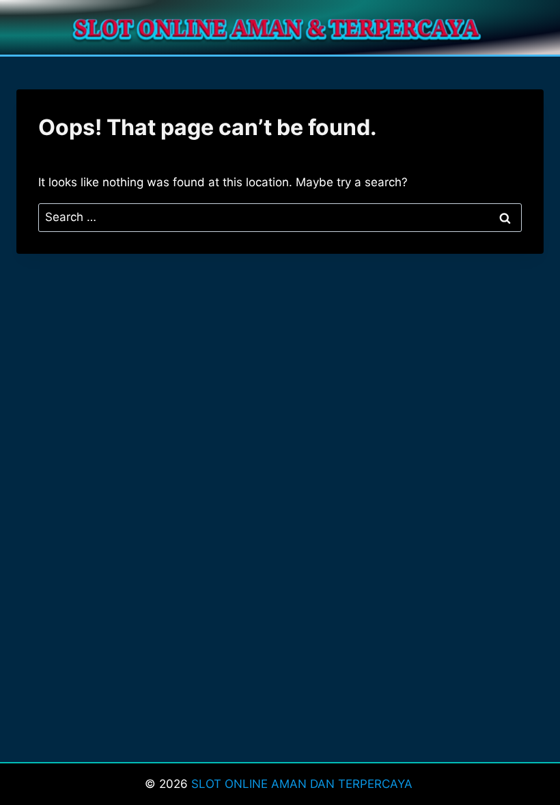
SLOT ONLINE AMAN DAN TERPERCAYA (303, 784)
